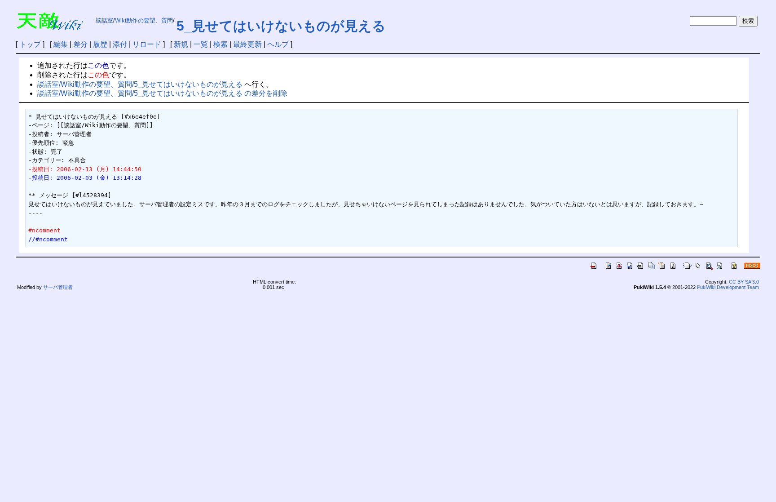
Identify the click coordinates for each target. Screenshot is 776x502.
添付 (120, 44)
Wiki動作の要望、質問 (144, 20)
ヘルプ (278, 44)
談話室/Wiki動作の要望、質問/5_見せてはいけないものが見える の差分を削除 (162, 93)
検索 (220, 44)
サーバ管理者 (58, 287)
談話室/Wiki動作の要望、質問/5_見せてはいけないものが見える (139, 84)
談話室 (104, 20)
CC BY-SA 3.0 (744, 281)
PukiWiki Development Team (728, 287)
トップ (30, 44)
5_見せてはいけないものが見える (281, 25)
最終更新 (247, 44)
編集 (60, 44)
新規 (181, 44)
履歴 (100, 44)
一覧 (201, 44)
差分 (80, 44)
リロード (146, 44)
